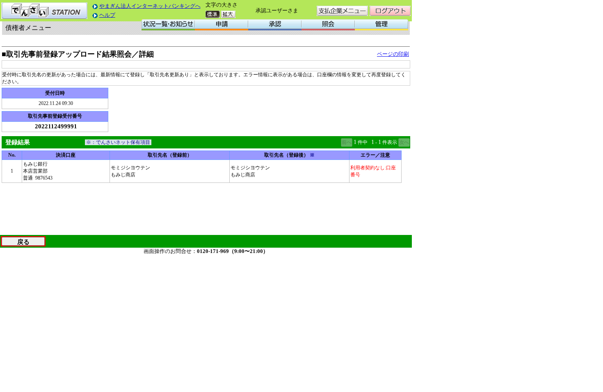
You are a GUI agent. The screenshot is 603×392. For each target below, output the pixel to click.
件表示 (389, 142)
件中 (363, 142)
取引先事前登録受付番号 (55, 116)
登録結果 (17, 142)
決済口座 (65, 155)
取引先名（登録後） (289, 155)
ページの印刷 (393, 54)
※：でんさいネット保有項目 (118, 142)
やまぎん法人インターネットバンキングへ (150, 6)
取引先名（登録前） (170, 155)
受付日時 (55, 93)
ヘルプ (107, 15)
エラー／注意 (375, 155)
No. (12, 155)
